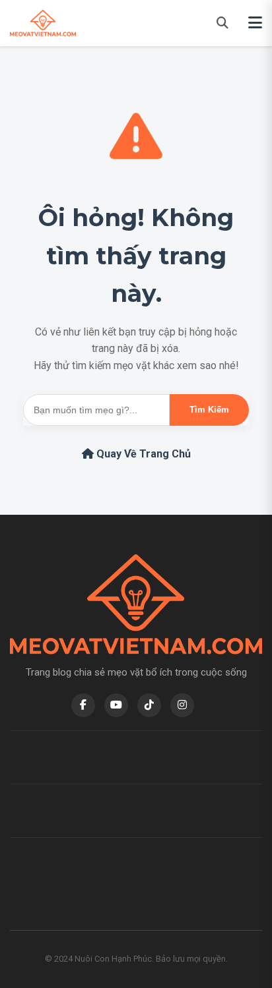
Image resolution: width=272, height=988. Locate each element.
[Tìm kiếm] (222, 23)
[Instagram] (182, 705)
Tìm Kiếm (209, 410)
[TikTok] (149, 705)
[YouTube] (116, 705)
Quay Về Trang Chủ (142, 454)
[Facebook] (83, 705)
